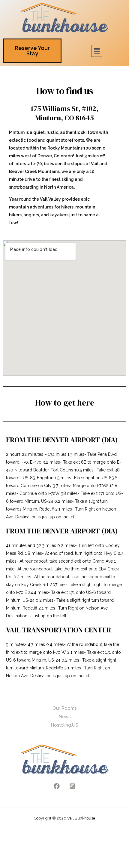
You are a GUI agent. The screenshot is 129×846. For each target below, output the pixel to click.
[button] (96, 51)
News (64, 716)
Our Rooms (64, 708)
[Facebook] (57, 786)
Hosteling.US (64, 725)
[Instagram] (72, 786)
